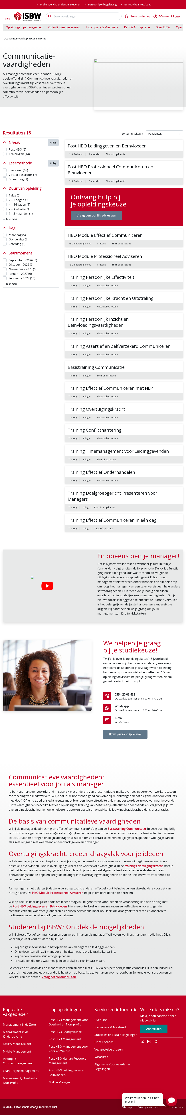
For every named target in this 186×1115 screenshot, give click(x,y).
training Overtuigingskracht (144, 866)
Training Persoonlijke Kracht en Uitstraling (110, 298)
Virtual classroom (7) (23, 175)
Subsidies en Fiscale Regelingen (115, 1035)
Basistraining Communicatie (96, 367)
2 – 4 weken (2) (19, 209)
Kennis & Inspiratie (137, 27)
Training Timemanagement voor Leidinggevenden (118, 451)
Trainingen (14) (19, 154)
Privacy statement (148, 1107)
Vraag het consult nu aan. (59, 977)
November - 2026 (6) (23, 269)
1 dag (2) (14, 195)
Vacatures (101, 1057)
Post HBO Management (65, 1039)
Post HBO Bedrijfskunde (65, 1032)
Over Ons (100, 1020)
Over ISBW (163, 27)
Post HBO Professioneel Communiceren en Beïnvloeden (110, 170)
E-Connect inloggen (169, 16)
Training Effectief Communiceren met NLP (110, 388)
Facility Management (17, 1044)
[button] (171, 1100)
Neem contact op (140, 16)
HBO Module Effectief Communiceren (105, 235)
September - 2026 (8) (23, 260)
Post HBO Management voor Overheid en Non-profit (68, 1022)
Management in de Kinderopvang (16, 1034)
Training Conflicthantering (95, 430)
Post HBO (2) (17, 149)
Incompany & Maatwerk (102, 27)
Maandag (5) (17, 235)
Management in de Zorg (19, 1025)
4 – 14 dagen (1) (19, 204)
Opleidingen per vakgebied (24, 27)
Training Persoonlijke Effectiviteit (101, 277)
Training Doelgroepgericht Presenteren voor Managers (112, 496)
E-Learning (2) (18, 179)
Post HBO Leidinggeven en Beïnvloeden (107, 146)
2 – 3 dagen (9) (19, 200)
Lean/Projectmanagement (21, 1071)
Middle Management (17, 1051)
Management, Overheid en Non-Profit (21, 1080)
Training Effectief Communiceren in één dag (112, 520)
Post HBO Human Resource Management (67, 1061)
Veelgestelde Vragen (108, 1049)
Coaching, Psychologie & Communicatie (25, 38)
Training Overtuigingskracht (96, 409)
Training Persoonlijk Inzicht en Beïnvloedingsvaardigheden (98, 322)
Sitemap (127, 1107)
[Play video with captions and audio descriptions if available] (47, 586)
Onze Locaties (104, 1042)
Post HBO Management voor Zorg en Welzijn (68, 1049)
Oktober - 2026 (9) (21, 265)
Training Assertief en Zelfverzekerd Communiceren (119, 346)
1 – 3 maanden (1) (21, 214)
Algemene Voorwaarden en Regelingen (113, 1066)
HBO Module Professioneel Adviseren (105, 256)
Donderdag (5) (18, 239)
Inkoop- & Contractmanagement (18, 1061)
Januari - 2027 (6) (20, 274)
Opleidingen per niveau (64, 27)
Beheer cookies (174, 1107)
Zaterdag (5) (17, 244)
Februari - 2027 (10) (22, 278)
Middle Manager (60, 1082)
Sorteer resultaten (132, 133)
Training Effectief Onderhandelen (101, 472)
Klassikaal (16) (18, 170)
